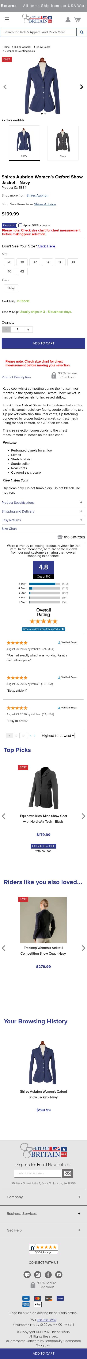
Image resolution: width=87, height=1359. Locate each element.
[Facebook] (49, 1274)
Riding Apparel (22, 47)
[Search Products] (82, 32)
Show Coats (43, 47)
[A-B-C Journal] (27, 1274)
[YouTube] (59, 1274)
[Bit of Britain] (37, 20)
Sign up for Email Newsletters (43, 1164)
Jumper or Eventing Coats (20, 51)
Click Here (46, 246)
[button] (9, 262)
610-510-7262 (74, 537)
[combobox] (43, 32)
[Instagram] (38, 1274)
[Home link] (6, 47)
